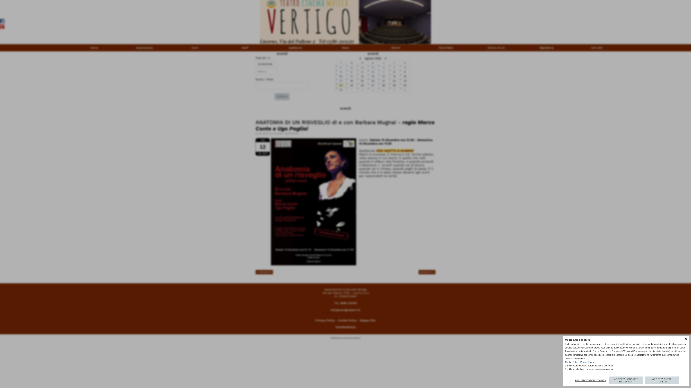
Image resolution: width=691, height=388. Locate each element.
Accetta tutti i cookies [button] (662, 380)
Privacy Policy (587, 362)
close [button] (686, 339)
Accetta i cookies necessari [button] (626, 380)
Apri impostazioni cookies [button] (590, 380)
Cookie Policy (572, 362)
